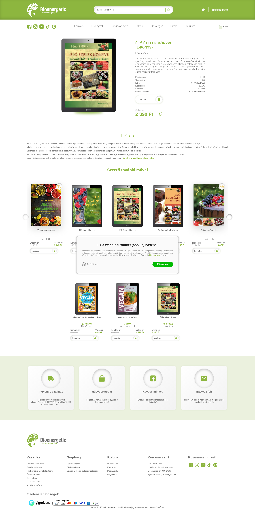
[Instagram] (35, 26)
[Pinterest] (53, 26)
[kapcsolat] (203, 9)
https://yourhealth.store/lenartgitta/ (138, 158)
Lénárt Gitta (142, 53)
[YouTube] (41, 26)
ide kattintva (154, 255)
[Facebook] (29, 26)
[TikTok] (47, 26)
